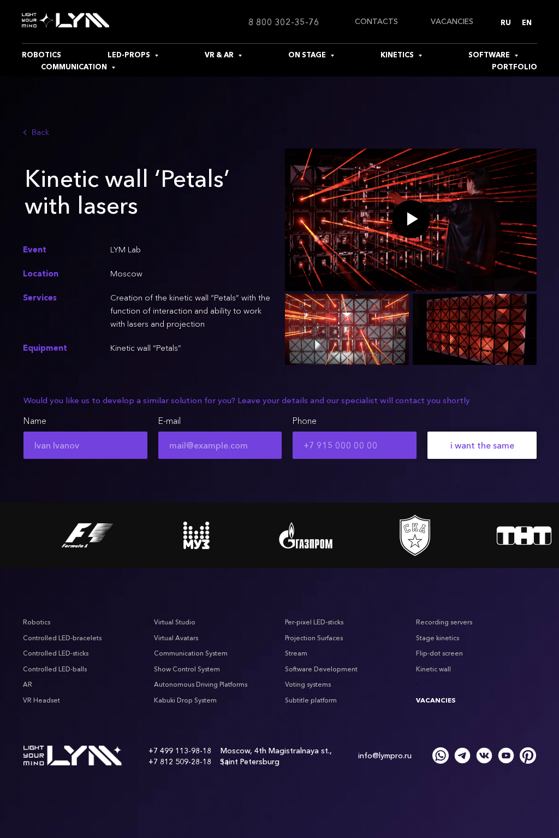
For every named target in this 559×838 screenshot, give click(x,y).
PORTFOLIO (514, 66)
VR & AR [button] (220, 54)
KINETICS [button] (397, 54)
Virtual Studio (174, 622)
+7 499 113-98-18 (179, 751)
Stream (296, 653)
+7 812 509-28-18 (179, 761)
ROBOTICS (41, 54)
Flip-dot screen (439, 653)
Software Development (321, 669)
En (527, 22)
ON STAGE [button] (308, 54)
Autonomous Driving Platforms (200, 684)
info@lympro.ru (385, 755)
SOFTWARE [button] (490, 54)
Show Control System (187, 669)
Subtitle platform (311, 700)
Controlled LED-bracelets (62, 638)
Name (34, 420)
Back (40, 132)
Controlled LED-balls (55, 669)
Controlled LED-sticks (55, 653)
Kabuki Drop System (185, 700)
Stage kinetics (437, 638)
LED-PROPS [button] (130, 54)
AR (27, 684)
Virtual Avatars (176, 638)
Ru (506, 22)
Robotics (36, 622)
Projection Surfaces (314, 638)
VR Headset (41, 700)
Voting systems (308, 684)
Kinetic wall (433, 669)
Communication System (191, 653)
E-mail (169, 420)
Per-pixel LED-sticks (314, 622)
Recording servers (444, 622)
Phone (305, 420)
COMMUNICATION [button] (75, 66)
